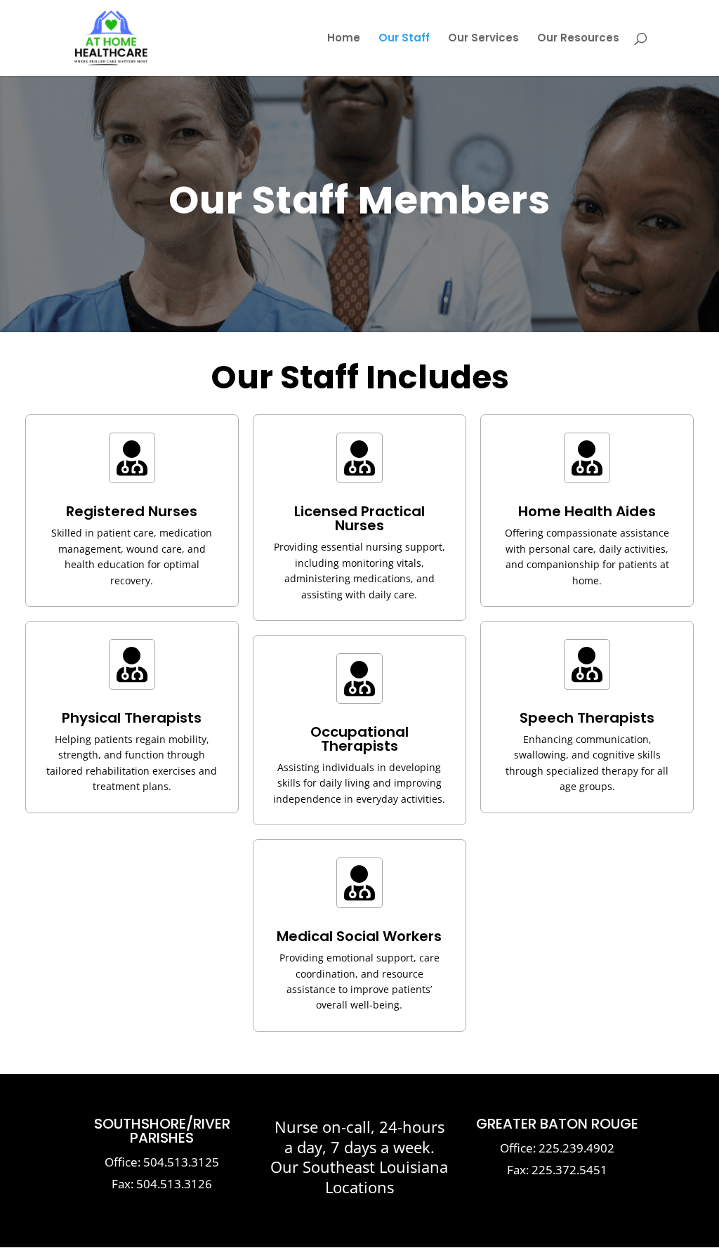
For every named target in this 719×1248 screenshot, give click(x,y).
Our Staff (404, 39)
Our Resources (578, 39)
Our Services (483, 39)
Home (343, 39)
